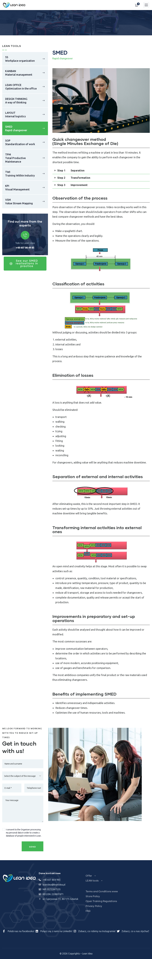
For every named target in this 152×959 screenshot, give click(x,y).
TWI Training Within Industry (20, 173)
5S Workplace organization (20, 59)
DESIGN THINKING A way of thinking (16, 100)
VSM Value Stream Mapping (19, 201)
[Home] (19, 878)
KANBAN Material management (18, 73)
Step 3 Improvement (72, 184)
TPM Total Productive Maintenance (15, 158)
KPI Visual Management (17, 187)
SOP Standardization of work (20, 142)
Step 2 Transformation (73, 177)
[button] (148, 102)
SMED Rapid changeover (16, 128)
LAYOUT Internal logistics (15, 114)
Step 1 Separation (70, 170)
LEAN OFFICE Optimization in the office (21, 86)
